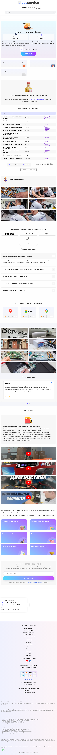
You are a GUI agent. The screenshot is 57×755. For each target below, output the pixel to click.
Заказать (47, 117)
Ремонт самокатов (28, 634)
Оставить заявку (28, 53)
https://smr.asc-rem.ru (7, 746)
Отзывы (28, 653)
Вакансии (28, 655)
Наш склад (28, 651)
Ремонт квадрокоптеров (28, 636)
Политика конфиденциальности (28, 665)
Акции (28, 647)
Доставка (28, 649)
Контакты (28, 679)
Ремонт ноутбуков (28, 630)
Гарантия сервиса (28, 644)
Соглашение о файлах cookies (28, 667)
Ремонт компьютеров (28, 632)
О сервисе (28, 642)
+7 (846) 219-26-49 (41, 8)
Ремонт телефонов (28, 628)
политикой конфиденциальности (35, 582)
